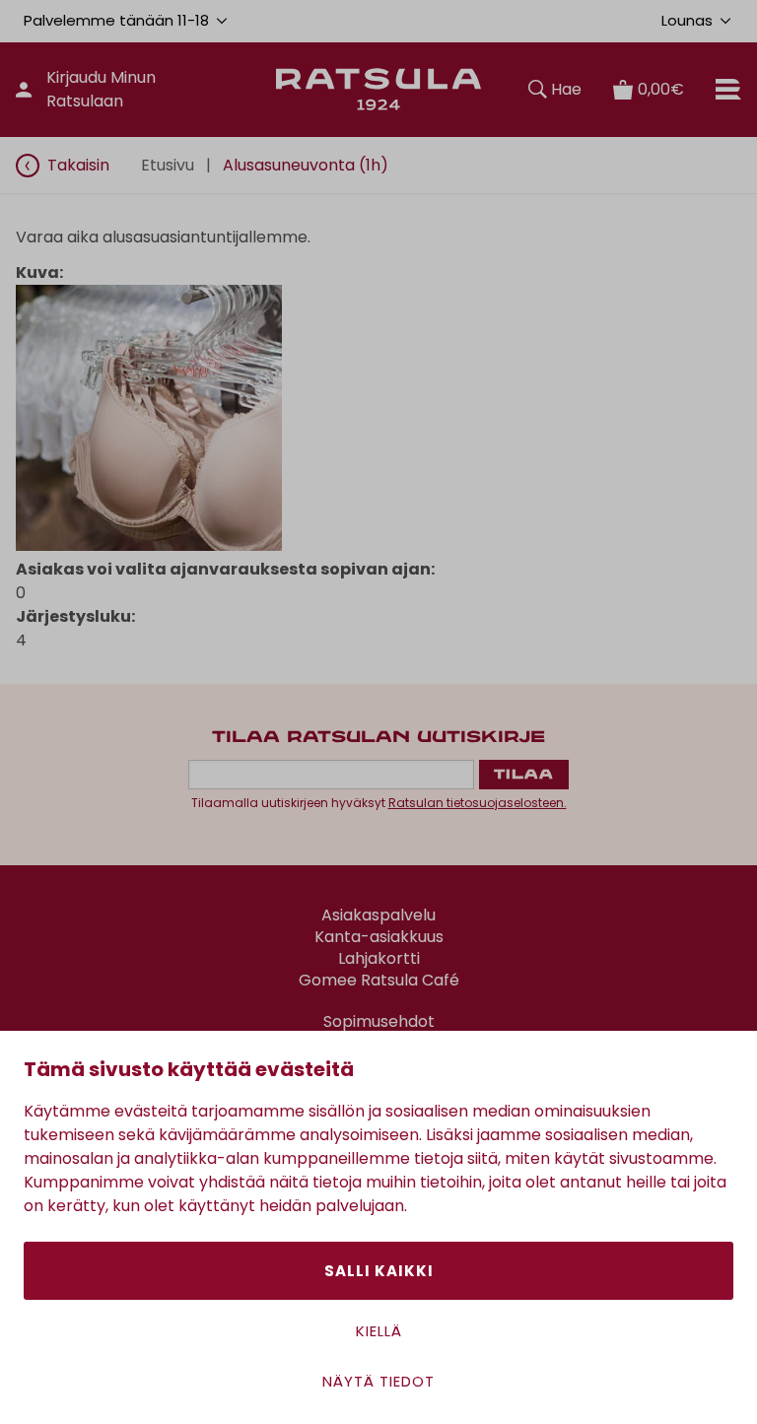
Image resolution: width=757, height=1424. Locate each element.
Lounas (687, 20)
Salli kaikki (379, 1270)
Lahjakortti (379, 959)
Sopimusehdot (379, 1022)
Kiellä (379, 1331)
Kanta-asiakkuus (379, 937)
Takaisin (78, 165)
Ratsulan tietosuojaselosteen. (477, 802)
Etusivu (167, 165)
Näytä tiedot (378, 1381)
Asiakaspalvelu (378, 915)
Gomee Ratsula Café (379, 980)
